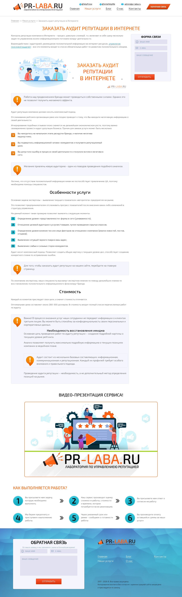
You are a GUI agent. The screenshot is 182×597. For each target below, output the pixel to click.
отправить (144, 76)
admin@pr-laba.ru (133, 4)
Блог (109, 8)
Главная (75, 8)
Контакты (135, 8)
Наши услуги (93, 8)
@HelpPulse (87, 4)
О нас (120, 8)
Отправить (48, 581)
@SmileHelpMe (108, 4)
